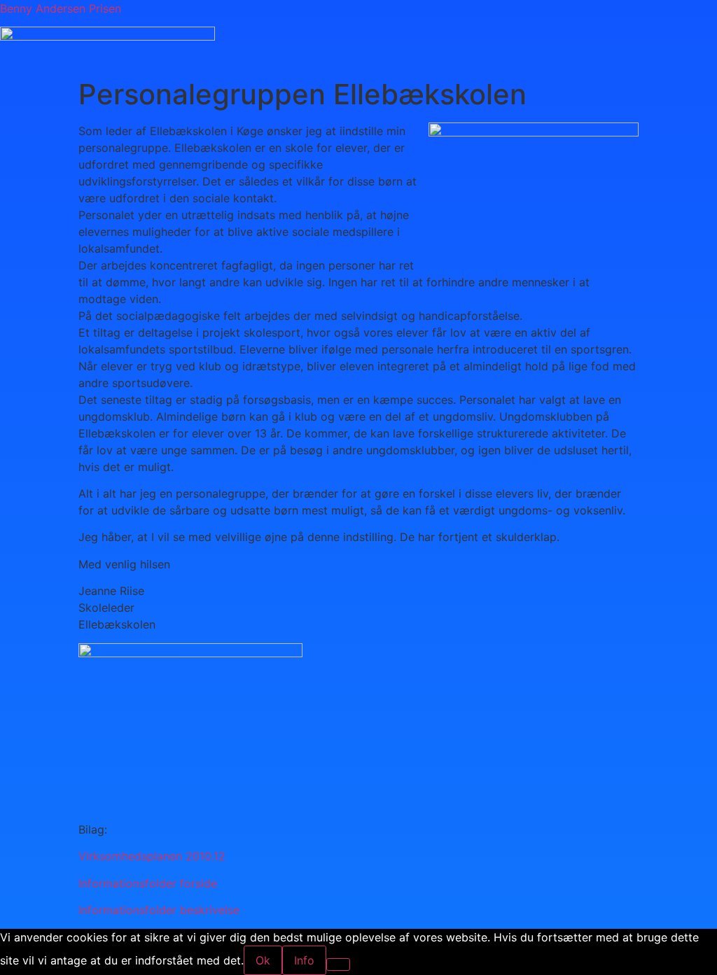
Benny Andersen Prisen (60, 8)
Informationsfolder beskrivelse (158, 910)
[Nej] (338, 964)
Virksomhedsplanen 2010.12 (151, 856)
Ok (263, 960)
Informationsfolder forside (147, 883)
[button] (496, 64)
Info (304, 960)
